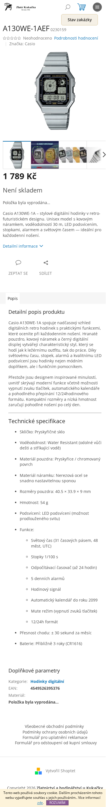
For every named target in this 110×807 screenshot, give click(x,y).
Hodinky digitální (47, 681)
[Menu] (97, 7)
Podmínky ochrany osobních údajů (55, 732)
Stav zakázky (80, 19)
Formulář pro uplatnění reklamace (55, 737)
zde (40, 802)
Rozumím (57, 802)
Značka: (22, 43)
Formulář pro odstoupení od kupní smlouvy (56, 742)
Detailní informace (20, 246)
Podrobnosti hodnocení (76, 38)
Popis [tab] (13, 298)
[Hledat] (67, 7)
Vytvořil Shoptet (60, 770)
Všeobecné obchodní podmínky (54, 726)
